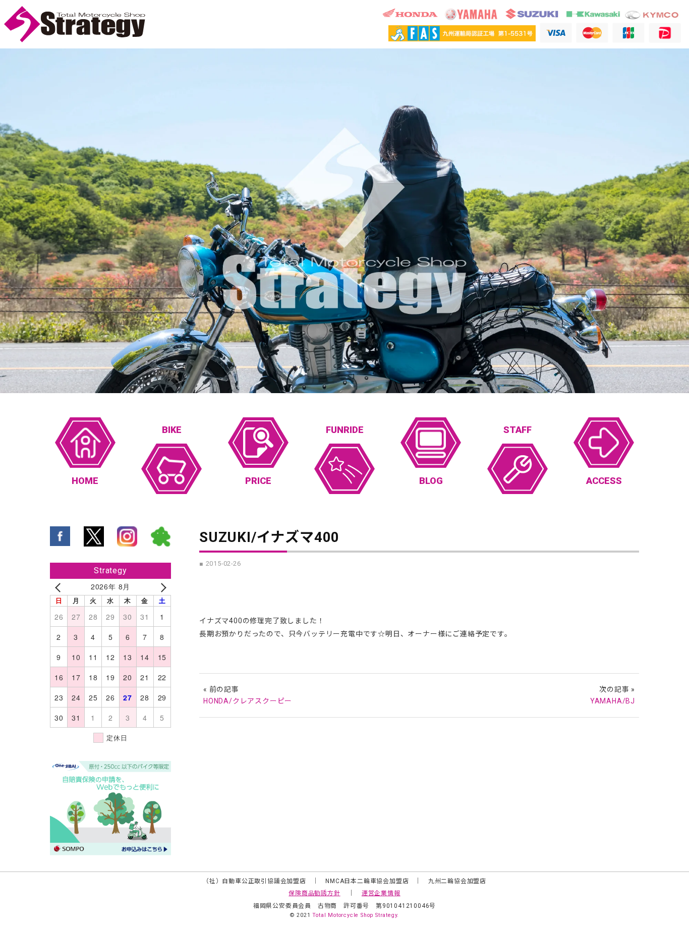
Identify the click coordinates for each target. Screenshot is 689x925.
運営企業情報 (381, 893)
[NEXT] (161, 587)
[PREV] (59, 587)
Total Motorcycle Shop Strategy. (355, 915)
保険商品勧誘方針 (314, 893)
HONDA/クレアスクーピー (247, 701)
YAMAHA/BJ (612, 701)
